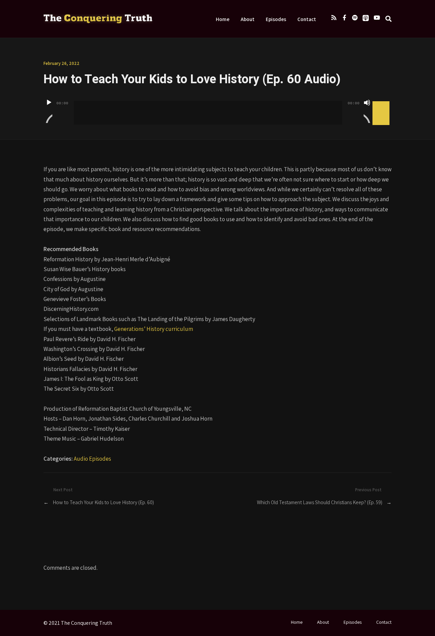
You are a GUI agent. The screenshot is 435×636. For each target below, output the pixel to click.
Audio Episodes (92, 458)
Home (222, 19)
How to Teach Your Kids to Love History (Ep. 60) (103, 502)
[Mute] (367, 111)
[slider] (382, 102)
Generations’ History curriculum (153, 329)
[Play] (49, 111)
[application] (218, 108)
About (248, 19)
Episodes (276, 19)
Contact (306, 19)
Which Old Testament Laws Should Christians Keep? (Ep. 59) (319, 502)
